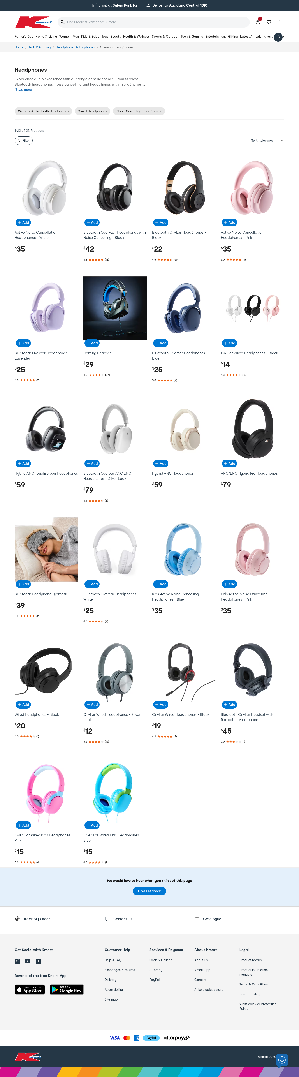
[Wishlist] (269, 22)
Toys (105, 36)
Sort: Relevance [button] (262, 140)
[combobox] (154, 22)
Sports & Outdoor (165, 36)
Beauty (116, 36)
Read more (23, 90)
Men (76, 36)
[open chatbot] (282, 1061)
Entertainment (216, 36)
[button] (279, 22)
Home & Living (46, 36)
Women (64, 36)
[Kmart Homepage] (34, 22)
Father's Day (24, 36)
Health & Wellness (136, 36)
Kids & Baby (90, 36)
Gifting (233, 36)
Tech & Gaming (192, 36)
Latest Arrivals (250, 36)
